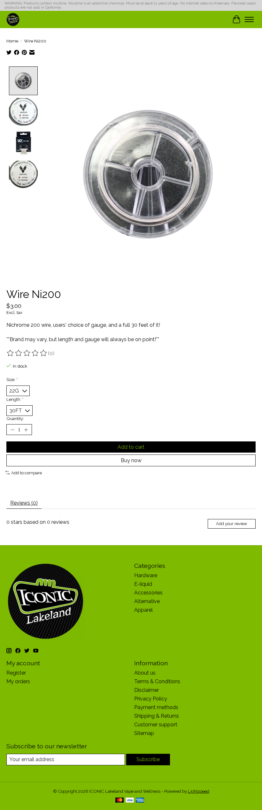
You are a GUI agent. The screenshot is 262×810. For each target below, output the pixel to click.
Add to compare (26, 472)
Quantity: (15, 418)
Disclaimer (146, 690)
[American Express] (140, 801)
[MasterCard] (119, 801)
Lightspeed (198, 791)
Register (16, 673)
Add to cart (131, 447)
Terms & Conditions (157, 681)
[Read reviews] (27, 353)
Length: (14, 399)
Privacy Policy (150, 699)
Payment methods (156, 707)
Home (12, 40)
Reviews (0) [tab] (24, 503)
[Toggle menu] (249, 19)
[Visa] (130, 801)
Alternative (147, 601)
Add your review (231, 523)
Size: (12, 379)
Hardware (145, 575)
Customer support (155, 725)
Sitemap (144, 733)
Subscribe (148, 759)
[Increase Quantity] (26, 429)
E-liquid (143, 584)
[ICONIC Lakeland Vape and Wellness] (12, 19)
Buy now (131, 460)
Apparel (143, 610)
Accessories (148, 593)
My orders (18, 681)
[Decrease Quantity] (12, 429)
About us (145, 673)
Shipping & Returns (156, 716)
